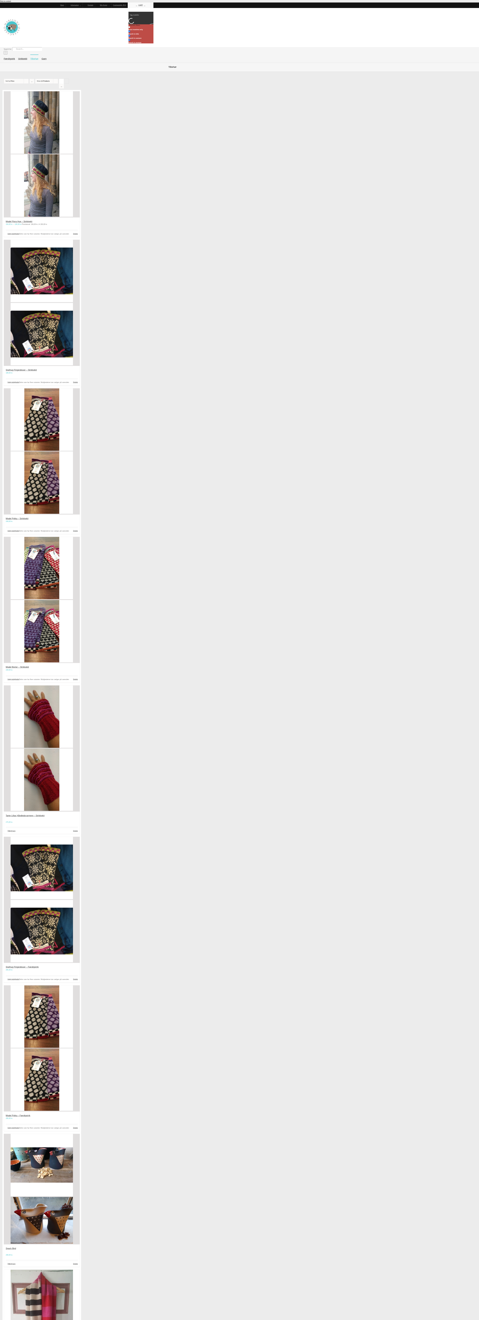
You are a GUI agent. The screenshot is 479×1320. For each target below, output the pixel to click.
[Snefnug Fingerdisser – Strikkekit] (42, 303)
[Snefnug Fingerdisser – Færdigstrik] (42, 900)
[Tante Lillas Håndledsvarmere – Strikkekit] (42, 748)
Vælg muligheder (13, 234)
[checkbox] (140, 28)
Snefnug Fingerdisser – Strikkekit (21, 370)
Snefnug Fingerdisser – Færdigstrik (22, 967)
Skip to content (5, 1)
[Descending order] (31, 81)
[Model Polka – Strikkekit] (42, 451)
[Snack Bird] (42, 1189)
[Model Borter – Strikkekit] (42, 600)
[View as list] (61, 86)
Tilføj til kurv (11, 831)
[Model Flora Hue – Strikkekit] (42, 154)
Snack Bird (11, 1248)
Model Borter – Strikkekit (17, 667)
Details (75, 234)
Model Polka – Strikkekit (17, 518)
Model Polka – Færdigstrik (18, 1115)
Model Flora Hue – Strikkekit (19, 221)
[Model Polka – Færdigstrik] (42, 1048)
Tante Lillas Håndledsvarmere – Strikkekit (25, 815)
